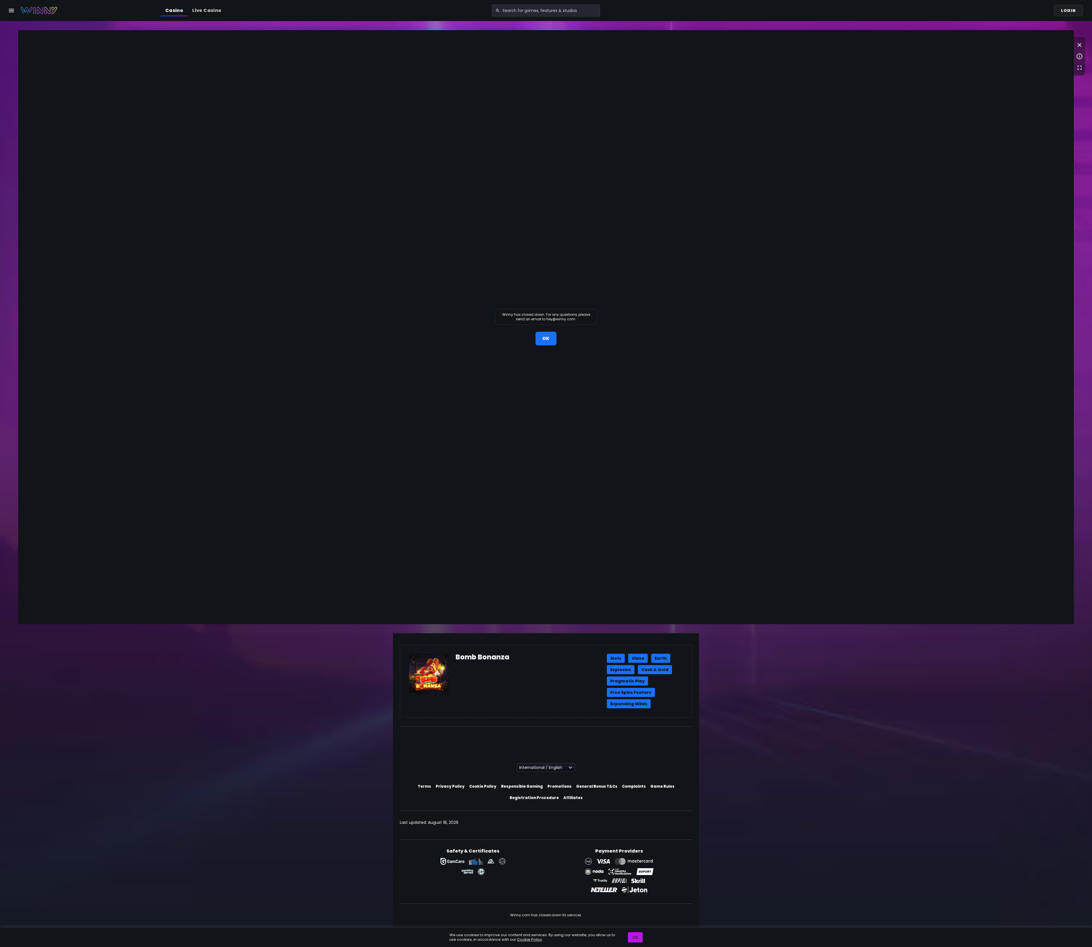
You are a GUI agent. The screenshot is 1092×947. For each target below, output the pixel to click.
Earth (661, 658)
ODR (476, 861)
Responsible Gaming (522, 786)
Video (638, 658)
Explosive (620, 669)
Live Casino (206, 10)
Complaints (634, 786)
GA (490, 861)
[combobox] (546, 10)
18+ (481, 871)
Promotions (559, 786)
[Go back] (1079, 45)
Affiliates (573, 797)
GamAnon (502, 861)
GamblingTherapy (467, 871)
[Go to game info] (1079, 56)
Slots (615, 658)
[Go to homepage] (38, 10)
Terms (424, 786)
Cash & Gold (655, 669)
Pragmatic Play (627, 681)
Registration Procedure (534, 797)
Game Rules (662, 786)
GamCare (452, 861)
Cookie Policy (483, 786)
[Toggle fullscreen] (1079, 67)
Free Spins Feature (631, 692)
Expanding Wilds (628, 704)
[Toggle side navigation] (11, 10)
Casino (174, 10)
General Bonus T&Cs (596, 786)
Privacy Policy (450, 786)
